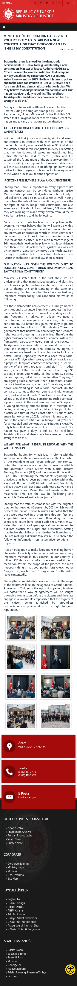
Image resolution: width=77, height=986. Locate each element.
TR (74, 3)
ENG (67, 3)
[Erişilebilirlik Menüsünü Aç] (70, 969)
